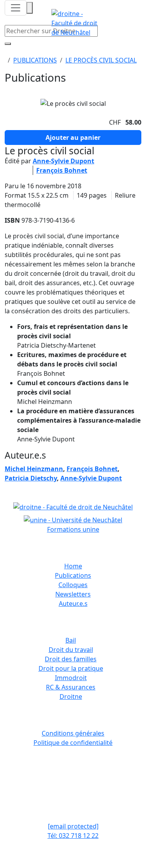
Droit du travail (71, 649)
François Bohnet (61, 170)
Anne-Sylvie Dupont (63, 161)
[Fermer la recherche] (8, 44)
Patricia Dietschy (31, 478)
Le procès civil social (101, 60)
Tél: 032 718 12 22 (73, 835)
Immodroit (71, 677)
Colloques (73, 584)
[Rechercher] (29, 8)
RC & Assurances (70, 687)
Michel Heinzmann (34, 468)
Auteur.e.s (73, 603)
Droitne (71, 696)
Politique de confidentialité (73, 742)
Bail (70, 640)
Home (73, 566)
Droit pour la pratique (71, 668)
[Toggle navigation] (15, 8)
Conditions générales (73, 733)
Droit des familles (71, 659)
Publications (35, 60)
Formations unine (73, 529)
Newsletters (73, 594)
